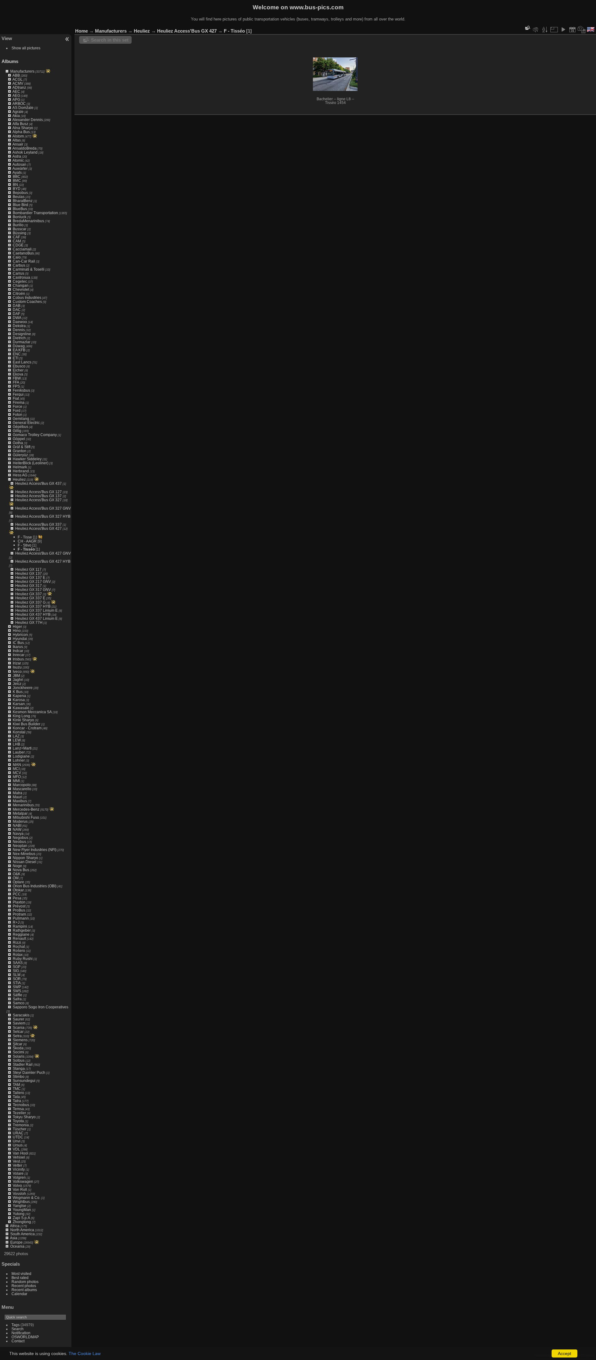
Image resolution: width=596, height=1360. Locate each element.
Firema (19, 402)
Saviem (19, 1023)
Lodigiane (21, 756)
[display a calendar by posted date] (572, 29)
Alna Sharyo (22, 128)
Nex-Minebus (24, 854)
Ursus (18, 1145)
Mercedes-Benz (26, 809)
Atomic (18, 160)
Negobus (20, 837)
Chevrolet (21, 289)
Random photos (24, 1282)
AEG (16, 95)
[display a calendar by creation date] (582, 29)
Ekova (18, 374)
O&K (16, 874)
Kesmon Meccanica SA (32, 712)
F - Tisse (25, 537)
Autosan (19, 164)
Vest (16, 1161)
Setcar (18, 1031)
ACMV (17, 83)
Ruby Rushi (23, 959)
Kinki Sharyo (23, 720)
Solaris (19, 1056)
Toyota (18, 1121)
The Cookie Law (85, 1353)
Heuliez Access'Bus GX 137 (38, 496)
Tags (15, 1325)
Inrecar (19, 655)
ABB (16, 75)
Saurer (18, 1019)
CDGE (18, 245)
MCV (17, 773)
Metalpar (20, 813)
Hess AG (20, 475)
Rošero (19, 950)
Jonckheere (23, 688)
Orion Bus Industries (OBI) (34, 886)
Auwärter (20, 168)
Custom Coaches (27, 301)
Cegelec (20, 281)
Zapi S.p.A (21, 1218)
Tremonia (21, 1125)
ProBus (19, 910)
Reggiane (21, 934)
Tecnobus (21, 1105)
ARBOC (19, 103)
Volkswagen (23, 1181)
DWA (17, 318)
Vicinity (19, 1169)
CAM (17, 241)
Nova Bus (21, 870)
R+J (16, 922)
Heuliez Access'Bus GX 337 (38, 524)
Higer (17, 626)
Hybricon (20, 635)
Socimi (18, 1052)
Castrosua (21, 277)
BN (15, 184)
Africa (15, 1226)
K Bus (18, 692)
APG (16, 99)
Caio (17, 257)
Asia (13, 1238)
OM (16, 878)
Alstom (18, 136)
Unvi (16, 1141)
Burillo (18, 225)
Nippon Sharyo (25, 858)
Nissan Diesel (24, 862)
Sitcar (17, 1044)
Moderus (20, 821)
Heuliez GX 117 (28, 569)
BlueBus (20, 209)
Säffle (17, 995)
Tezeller (19, 1113)
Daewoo (20, 322)
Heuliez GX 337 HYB (33, 606)
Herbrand (21, 471)
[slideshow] (563, 29)
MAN (17, 765)
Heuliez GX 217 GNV (33, 581)
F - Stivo (24, 545)
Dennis (19, 330)
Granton (19, 451)
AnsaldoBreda (24, 148)
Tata (16, 1097)
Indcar (18, 651)
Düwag (19, 346)
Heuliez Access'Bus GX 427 (38, 528)
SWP (17, 987)
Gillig (17, 431)
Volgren (19, 1177)
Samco (19, 1003)
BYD (16, 189)
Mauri (17, 797)
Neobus (19, 842)
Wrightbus (21, 1202)
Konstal (19, 732)
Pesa (17, 898)
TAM (16, 1085)
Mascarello (22, 789)
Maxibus (20, 801)
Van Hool (20, 1153)
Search (17, 1329)
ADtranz (19, 87)
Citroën (19, 293)
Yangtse (19, 1206)
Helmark (20, 467)
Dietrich (19, 338)
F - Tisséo (26, 549)
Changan (21, 285)
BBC (16, 176)
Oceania (17, 1246)
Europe (16, 1242)
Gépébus (20, 427)
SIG (16, 971)
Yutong (19, 1214)
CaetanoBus (23, 253)
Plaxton (19, 902)
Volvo (17, 1185)
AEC (16, 91)
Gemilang (21, 419)
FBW (17, 378)
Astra (16, 156)
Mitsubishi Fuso (26, 817)
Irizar (17, 663)
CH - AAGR (27, 541)
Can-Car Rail (24, 261)
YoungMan (22, 1210)
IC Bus (18, 643)
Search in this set (110, 40)
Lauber (19, 752)
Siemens (20, 1040)
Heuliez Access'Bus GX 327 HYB (42, 516)
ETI (15, 358)
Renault (19, 938)
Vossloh (19, 1193)
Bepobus (20, 193)
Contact (18, 1341)
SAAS (18, 963)
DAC (17, 310)
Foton (17, 414)
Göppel (19, 439)
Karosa (19, 700)
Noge (17, 866)
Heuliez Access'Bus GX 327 (38, 500)
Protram (19, 914)
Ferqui (18, 394)
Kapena (19, 696)
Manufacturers (22, 71)
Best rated (20, 1278)
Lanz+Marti (22, 748)
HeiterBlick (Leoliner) (30, 463)
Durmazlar (21, 342)
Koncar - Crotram (27, 728)
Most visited (21, 1274)
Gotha (18, 443)
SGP (16, 967)
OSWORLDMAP (25, 1337)
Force (17, 406)
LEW (17, 740)
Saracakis (21, 1015)
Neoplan (20, 846)
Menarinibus (23, 805)
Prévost (19, 906)
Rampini (20, 926)
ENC (17, 354)
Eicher (18, 370)
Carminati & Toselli (28, 269)
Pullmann (21, 918)
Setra (17, 1036)
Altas (16, 140)
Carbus (19, 265)
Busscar (19, 229)
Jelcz (17, 684)
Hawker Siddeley (27, 459)
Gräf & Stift (21, 447)
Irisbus (18, 659)
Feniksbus (21, 390)
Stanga (19, 1068)
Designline (22, 334)
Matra (17, 793)
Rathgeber (22, 930)
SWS (17, 991)
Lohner (19, 760)
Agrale (18, 112)
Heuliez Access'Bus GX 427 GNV (43, 553)
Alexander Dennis (27, 120)
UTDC (18, 1137)
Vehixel (19, 1157)
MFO (17, 777)
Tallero (18, 1093)
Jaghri (18, 680)
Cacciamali (22, 249)
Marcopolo (22, 785)
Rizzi (17, 942)
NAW (17, 829)
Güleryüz (20, 455)
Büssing (19, 233)
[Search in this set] (527, 27)
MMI (16, 781)
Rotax (18, 954)
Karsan (19, 704)
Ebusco (19, 366)
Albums (10, 61)
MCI (16, 769)
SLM (16, 975)
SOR (17, 979)
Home (81, 31)
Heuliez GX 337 (28, 594)
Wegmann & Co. (26, 1198)
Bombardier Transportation (35, 213)
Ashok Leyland (25, 152)
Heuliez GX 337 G (30, 602)
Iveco (17, 671)
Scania (19, 1027)
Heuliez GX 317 (28, 585)
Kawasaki (21, 708)
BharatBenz (23, 201)
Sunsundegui (24, 1081)
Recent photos (23, 1286)
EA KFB (19, 350)
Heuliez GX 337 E (30, 598)
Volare (18, 1173)
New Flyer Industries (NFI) (34, 850)
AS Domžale (23, 108)
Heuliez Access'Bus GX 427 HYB (42, 561)
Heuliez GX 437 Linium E (36, 618)
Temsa (18, 1109)
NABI (17, 825)
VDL (16, 1149)
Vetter (17, 1165)
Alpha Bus (21, 132)
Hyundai (20, 639)
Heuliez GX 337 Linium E (36, 610)
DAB (16, 306)
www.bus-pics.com (317, 7)
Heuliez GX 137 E (30, 577)
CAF (16, 237)
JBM (16, 675)
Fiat (16, 398)
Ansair (17, 144)
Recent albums (24, 1290)
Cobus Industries (27, 297)
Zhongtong (22, 1222)
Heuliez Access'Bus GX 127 (38, 492)
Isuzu (17, 667)
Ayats (17, 172)
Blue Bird (20, 205)
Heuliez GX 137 (28, 573)
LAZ (16, 736)
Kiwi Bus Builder (26, 724)
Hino (17, 630)
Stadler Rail (23, 1064)
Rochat (19, 946)
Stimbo (19, 1076)
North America (22, 1230)
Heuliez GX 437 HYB (33, 614)
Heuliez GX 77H (29, 622)
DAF (16, 314)
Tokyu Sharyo (24, 1117)
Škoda (18, 1048)
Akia (16, 116)
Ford (16, 410)
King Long (21, 716)
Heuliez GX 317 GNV (33, 590)
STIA (17, 983)
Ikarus (18, 647)
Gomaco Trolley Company (35, 435)
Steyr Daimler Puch (29, 1072)
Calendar (19, 1294)
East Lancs (22, 362)
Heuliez (19, 479)
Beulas (19, 197)
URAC (18, 1133)
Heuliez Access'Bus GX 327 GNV (43, 508)
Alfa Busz (20, 124)
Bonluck (19, 217)
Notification (20, 1333)
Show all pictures (25, 48)
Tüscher (19, 1129)
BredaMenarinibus (28, 221)
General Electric (26, 423)
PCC (17, 894)
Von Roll (20, 1189)
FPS (16, 386)
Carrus (18, 273)
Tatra (17, 1101)
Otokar (18, 890)
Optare (18, 882)
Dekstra (19, 326)
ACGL (17, 79)
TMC (17, 1089)
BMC (17, 180)
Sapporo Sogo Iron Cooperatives (40, 1007)
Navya (18, 833)
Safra (17, 999)
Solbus (19, 1060)
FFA (16, 382)
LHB (16, 744)
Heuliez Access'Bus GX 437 (38, 483)
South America (22, 1234)
